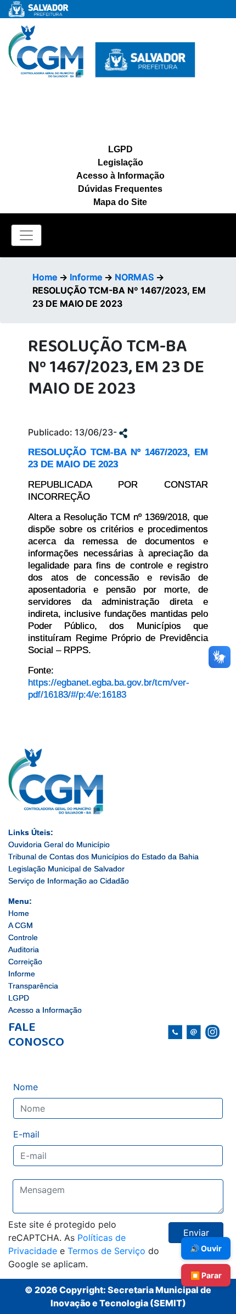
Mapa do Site (120, 202)
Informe (86, 277)
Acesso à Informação (120, 175)
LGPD (120, 149)
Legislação (120, 162)
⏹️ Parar (206, 1275)
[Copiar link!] (123, 432)
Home (44, 277)
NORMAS (134, 277)
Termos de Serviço (106, 1250)
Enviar (196, 1232)
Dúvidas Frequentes (120, 189)
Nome (25, 1086)
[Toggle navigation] (26, 235)
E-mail (26, 1134)
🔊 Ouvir (206, 1248)
